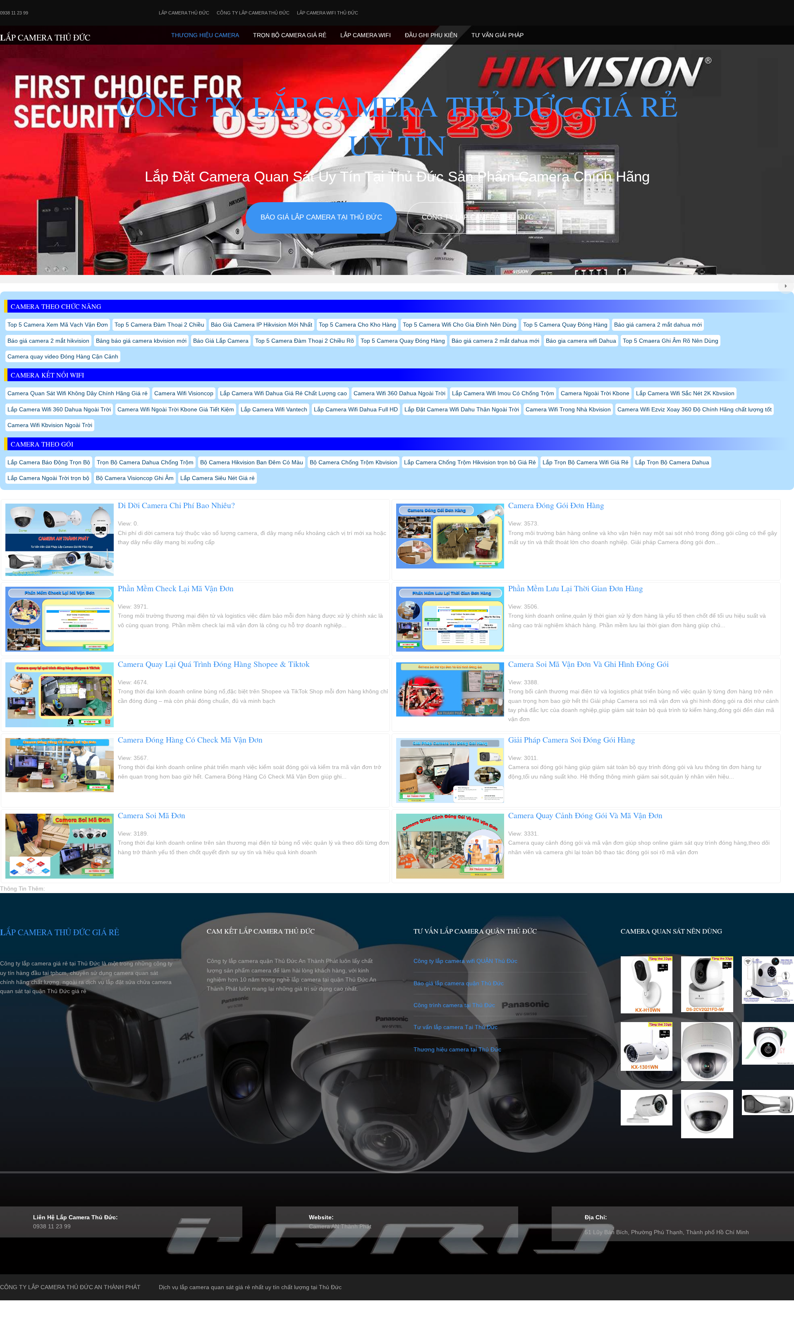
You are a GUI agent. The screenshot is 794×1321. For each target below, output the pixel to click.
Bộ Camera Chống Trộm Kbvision (353, 462)
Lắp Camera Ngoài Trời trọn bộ (48, 478)
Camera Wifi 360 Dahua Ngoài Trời (399, 393)
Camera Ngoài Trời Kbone (595, 393)
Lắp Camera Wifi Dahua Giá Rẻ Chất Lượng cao (283, 393)
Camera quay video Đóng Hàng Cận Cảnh (62, 356)
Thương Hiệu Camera (205, 35)
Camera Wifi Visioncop (183, 393)
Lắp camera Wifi (365, 35)
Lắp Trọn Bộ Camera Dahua (672, 462)
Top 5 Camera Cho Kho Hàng (357, 324)
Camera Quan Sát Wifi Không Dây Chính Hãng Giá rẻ (77, 393)
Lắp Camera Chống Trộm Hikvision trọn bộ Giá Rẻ (470, 462)
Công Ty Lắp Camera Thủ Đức (253, 12)
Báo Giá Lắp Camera (221, 340)
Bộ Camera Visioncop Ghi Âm (135, 478)
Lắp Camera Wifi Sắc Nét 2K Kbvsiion (685, 393)
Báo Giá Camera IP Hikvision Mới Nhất (261, 324)
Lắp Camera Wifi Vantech (274, 409)
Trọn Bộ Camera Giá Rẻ (289, 35)
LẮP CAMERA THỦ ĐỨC (45, 37)
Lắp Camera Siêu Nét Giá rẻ (217, 478)
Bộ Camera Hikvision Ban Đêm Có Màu (251, 462)
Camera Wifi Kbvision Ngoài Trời (49, 425)
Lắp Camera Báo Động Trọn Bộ (48, 462)
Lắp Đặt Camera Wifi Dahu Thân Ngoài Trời (461, 409)
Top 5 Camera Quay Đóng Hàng (565, 324)
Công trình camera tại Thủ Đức (454, 1005)
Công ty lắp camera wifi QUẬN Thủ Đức (465, 961)
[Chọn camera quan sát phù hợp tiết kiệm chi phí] (786, 286)
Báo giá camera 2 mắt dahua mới (658, 324)
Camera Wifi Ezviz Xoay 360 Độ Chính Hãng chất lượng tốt (694, 409)
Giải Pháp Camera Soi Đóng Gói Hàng (571, 739)
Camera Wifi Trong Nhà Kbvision (568, 409)
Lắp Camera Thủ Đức (184, 12)
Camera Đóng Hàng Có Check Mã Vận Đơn (190, 739)
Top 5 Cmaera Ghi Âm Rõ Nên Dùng (670, 340)
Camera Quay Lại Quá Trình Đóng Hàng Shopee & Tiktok (214, 663)
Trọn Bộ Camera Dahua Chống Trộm (145, 462)
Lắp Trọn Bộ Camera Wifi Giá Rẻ (586, 462)
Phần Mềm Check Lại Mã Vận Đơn (176, 588)
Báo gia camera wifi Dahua (581, 340)
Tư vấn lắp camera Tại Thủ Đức (455, 1027)
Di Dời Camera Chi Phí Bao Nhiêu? (176, 505)
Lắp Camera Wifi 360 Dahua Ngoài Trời (59, 409)
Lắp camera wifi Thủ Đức (327, 12)
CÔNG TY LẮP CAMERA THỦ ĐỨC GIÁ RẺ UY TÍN (397, 125)
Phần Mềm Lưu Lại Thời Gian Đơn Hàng (575, 588)
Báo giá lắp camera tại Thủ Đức (321, 217)
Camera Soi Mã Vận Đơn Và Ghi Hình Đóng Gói (588, 663)
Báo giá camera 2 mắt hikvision (48, 340)
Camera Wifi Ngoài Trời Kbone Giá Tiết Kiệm (175, 409)
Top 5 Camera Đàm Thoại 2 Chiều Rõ (304, 340)
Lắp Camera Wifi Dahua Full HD (356, 409)
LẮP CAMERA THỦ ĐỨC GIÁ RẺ (59, 932)
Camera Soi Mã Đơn (151, 815)
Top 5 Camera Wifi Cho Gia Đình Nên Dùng (460, 324)
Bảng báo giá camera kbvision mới (141, 340)
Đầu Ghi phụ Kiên (431, 35)
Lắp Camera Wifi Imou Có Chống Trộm (503, 393)
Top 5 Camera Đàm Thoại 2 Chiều (159, 324)
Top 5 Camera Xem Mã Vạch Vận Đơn (57, 324)
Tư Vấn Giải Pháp (497, 35)
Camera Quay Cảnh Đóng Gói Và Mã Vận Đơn (585, 815)
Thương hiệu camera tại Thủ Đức (457, 1049)
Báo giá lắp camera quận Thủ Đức (459, 983)
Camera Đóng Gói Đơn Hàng (556, 505)
